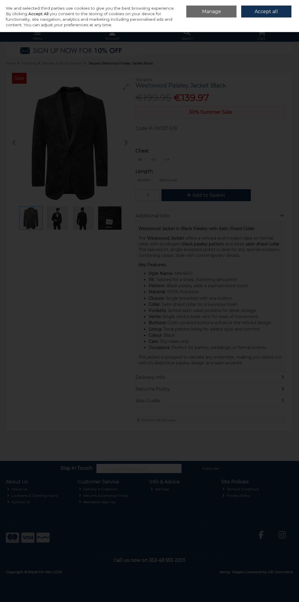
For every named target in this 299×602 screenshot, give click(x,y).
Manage (211, 11)
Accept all (266, 11)
